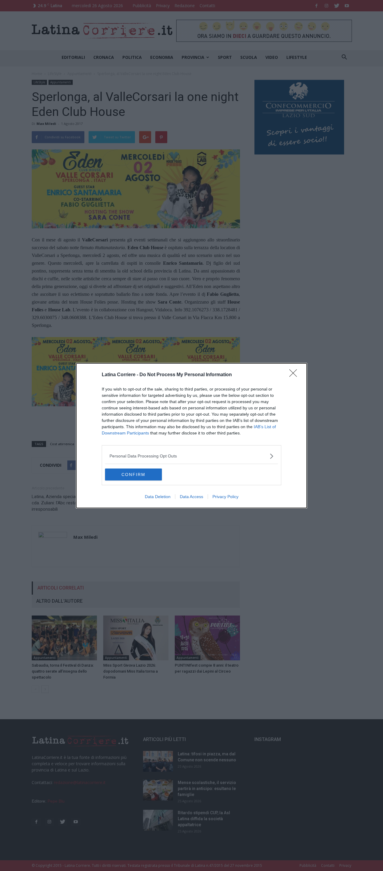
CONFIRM (133, 474)
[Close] (295, 375)
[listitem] (191, 456)
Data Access (191, 496)
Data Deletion (158, 496)
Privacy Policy (225, 496)
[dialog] (191, 435)
